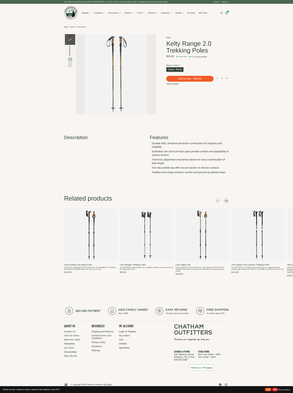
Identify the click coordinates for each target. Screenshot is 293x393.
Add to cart (190, 78)
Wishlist (123, 343)
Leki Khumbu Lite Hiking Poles (78, 264)
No (275, 389)
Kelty (168, 38)
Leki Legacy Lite (183, 264)
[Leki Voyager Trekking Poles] (146, 235)
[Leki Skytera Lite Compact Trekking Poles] (258, 235)
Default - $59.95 (175, 69)
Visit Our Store (71, 335)
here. (166, 2)
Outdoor (127, 13)
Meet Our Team (72, 339)
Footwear (98, 13)
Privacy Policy (99, 342)
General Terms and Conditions (101, 336)
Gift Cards (202, 13)
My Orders (124, 335)
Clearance (165, 13)
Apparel (85, 13)
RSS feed (107, 384)
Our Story (69, 348)
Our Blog (191, 13)
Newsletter (69, 343)
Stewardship (70, 352)
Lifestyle (151, 13)
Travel (139, 13)
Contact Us (69, 331)
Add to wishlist (172, 84)
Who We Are (70, 356)
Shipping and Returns (102, 331)
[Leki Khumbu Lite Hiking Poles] (90, 235)
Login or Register (127, 331)
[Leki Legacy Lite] (202, 235)
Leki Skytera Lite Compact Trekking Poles (250, 264)
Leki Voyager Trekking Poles (133, 264)
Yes (268, 389)
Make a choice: (173, 65)
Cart (121, 339)
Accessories (113, 13)
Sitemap (96, 350)
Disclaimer (97, 346)
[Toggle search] (221, 13)
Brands (178, 13)
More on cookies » (284, 389)
